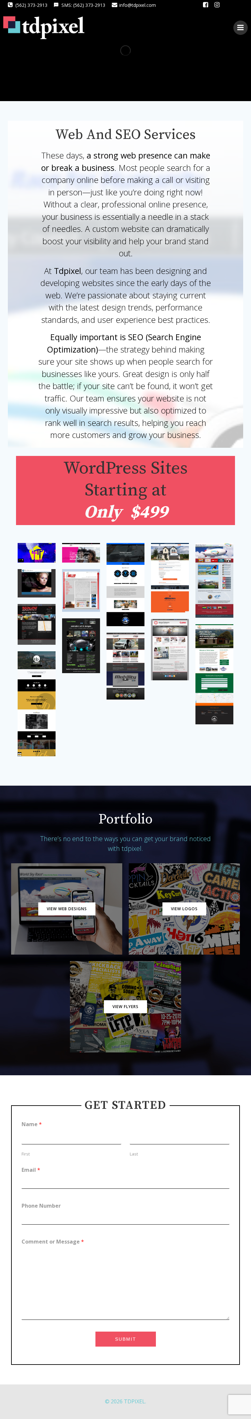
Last (134, 1154)
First (26, 1154)
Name (32, 1124)
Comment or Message (53, 1241)
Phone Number (41, 1205)
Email (31, 1169)
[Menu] (240, 28)
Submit (125, 1339)
